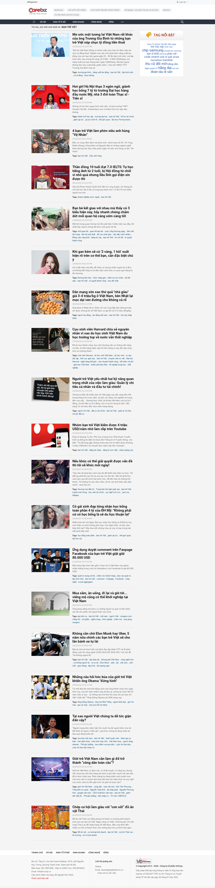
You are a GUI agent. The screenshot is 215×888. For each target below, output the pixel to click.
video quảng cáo (126, 450)
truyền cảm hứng (79, 492)
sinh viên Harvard (85, 355)
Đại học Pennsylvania (121, 120)
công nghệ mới (127, 660)
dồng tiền (173, 64)
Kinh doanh (79, 852)
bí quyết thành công (97, 281)
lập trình (91, 666)
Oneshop (163, 54)
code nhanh (151, 56)
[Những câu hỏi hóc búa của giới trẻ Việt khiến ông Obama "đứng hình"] (51, 687)
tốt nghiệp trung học (117, 365)
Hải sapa (172, 44)
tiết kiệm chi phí (126, 361)
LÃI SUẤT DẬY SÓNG (77, 10)
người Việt (113, 616)
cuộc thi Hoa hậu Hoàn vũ (83, 747)
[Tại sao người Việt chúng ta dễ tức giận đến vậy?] (51, 727)
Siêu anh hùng (95, 156)
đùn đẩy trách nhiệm (121, 234)
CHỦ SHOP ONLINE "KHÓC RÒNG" (105, 10)
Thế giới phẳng (86, 744)
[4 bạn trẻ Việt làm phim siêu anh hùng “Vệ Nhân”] (51, 141)
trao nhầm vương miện (104, 744)
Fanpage (110, 579)
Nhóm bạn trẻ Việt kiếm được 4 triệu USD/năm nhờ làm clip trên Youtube (99, 427)
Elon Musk (104, 663)
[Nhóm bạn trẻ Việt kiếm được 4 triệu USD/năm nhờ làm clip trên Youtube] (51, 435)
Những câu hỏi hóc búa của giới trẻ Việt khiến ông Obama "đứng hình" (102, 679)
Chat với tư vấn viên (106, 873)
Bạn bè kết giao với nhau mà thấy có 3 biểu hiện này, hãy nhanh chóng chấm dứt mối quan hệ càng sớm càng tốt (101, 212)
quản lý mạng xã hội (86, 576)
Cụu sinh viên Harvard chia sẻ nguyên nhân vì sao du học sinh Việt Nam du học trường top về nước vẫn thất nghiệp (102, 333)
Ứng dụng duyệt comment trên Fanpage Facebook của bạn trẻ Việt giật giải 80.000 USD (102, 554)
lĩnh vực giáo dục (87, 358)
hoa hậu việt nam (85, 738)
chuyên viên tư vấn (116, 358)
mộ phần (85, 619)
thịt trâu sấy (157, 46)
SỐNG (111, 22)
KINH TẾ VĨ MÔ (59, 22)
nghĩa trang (95, 619)
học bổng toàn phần (86, 535)
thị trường (76, 835)
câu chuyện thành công (108, 361)
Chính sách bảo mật (40, 878)
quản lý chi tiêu (124, 411)
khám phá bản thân (99, 365)
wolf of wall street (169, 57)
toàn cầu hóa (109, 787)
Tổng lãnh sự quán (80, 790)
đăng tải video (95, 450)
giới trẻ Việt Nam (85, 787)
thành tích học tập (85, 116)
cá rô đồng (78, 75)
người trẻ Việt (84, 411)
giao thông (82, 666)
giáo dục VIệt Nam (81, 365)
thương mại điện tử (86, 489)
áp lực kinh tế (91, 120)
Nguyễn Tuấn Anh (97, 790)
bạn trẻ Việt (115, 72)
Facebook (119, 579)
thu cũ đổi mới (156, 64)
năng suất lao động (101, 72)
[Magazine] (32, 2)
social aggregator (85, 582)
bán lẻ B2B (153, 53)
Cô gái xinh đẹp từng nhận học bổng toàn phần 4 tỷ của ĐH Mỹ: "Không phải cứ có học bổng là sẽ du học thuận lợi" (101, 510)
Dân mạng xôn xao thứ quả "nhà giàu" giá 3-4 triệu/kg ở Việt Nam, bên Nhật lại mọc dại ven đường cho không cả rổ (102, 296)
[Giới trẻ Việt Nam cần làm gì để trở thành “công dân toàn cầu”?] (51, 769)
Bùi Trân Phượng (123, 787)
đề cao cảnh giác (104, 234)
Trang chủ (37, 852)
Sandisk (167, 60)
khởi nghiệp (107, 619)
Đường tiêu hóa (84, 278)
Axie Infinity (89, 75)
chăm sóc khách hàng (106, 576)
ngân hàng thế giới (89, 361)
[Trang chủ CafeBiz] (34, 22)
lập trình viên (127, 72)
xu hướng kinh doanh (97, 832)
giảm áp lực (79, 120)
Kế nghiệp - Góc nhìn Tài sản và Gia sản (141, 10)
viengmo (76, 622)
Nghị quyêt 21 (151, 68)
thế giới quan (104, 120)
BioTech (166, 10)
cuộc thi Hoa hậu (123, 744)
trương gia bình (84, 72)
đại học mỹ (77, 538)
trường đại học (101, 116)
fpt (117, 663)
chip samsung (152, 50)
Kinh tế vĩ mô (63, 852)
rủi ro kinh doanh (90, 835)
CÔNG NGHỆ (96, 22)
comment (101, 579)
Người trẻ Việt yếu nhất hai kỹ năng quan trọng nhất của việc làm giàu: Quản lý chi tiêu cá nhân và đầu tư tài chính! (103, 383)
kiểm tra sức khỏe (115, 278)
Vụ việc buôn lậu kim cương (67, 15)
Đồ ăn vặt (82, 832)
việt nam (104, 616)
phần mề (172, 53)
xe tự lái (94, 663)
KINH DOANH (78, 22)
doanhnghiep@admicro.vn (112, 870)
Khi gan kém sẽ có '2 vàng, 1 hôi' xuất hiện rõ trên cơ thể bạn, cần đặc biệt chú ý (102, 256)
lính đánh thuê (84, 741)
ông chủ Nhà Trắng (103, 702)
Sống (106, 852)
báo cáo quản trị (124, 576)
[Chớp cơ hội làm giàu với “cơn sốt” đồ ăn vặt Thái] (51, 817)
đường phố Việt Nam (110, 660)
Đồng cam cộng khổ (80, 237)
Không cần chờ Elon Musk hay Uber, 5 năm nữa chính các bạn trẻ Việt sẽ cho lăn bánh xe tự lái (101, 637)
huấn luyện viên (112, 738)
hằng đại (164, 68)
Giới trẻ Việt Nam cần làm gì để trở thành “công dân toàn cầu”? (98, 761)
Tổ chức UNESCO (118, 796)
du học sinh (119, 355)
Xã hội (49, 852)
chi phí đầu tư (78, 414)
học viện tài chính (96, 492)
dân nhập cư (103, 796)
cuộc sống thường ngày (115, 231)
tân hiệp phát (112, 790)
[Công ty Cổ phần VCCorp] (143, 860)
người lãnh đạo (119, 702)
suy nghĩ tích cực (113, 492)
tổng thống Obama (85, 702)
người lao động (84, 315)
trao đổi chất (113, 281)
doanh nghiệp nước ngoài (88, 197)
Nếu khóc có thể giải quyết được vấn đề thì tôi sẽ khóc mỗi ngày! (102, 463)
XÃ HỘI (43, 22)
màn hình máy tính (99, 741)
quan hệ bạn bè (96, 231)
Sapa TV (150, 44)
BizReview (59, 10)
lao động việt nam (100, 315)
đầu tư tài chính (98, 411)
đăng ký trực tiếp (110, 450)
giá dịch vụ (82, 616)
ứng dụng (128, 619)
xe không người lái (82, 663)
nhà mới (175, 68)
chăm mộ (118, 619)
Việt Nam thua (115, 741)
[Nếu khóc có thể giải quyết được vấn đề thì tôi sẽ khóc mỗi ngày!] (51, 472)
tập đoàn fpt (94, 660)
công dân (98, 787)
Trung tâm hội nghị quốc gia (108, 489)
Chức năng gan (99, 278)
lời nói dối (119, 237)
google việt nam (84, 793)
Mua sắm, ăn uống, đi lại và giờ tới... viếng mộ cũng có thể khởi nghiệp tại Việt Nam (100, 597)
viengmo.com (126, 616)
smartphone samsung (172, 51)
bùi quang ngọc (103, 666)
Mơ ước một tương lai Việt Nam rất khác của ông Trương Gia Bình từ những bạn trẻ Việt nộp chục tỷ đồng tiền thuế (102, 38)
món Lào (168, 47)
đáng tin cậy (96, 237)
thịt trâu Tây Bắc (161, 44)
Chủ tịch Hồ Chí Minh (98, 705)
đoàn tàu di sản (161, 72)
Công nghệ (94, 852)
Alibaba (75, 495)
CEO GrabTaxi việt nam (103, 793)
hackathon (156, 60)
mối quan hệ (83, 231)
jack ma (125, 492)
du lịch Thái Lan (126, 832)
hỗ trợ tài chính (127, 116)
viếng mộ (76, 619)
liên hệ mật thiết (88, 234)
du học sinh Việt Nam (103, 355)
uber (113, 663)
